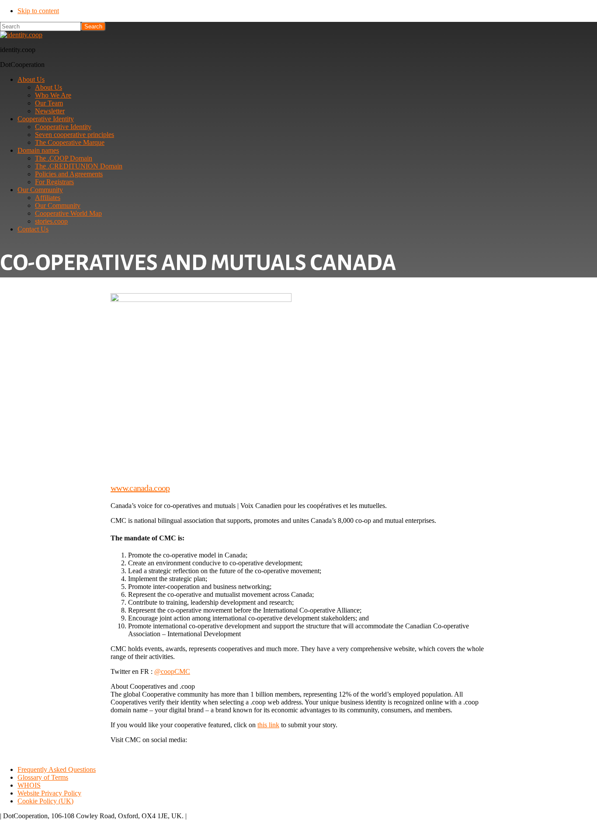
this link (268, 725)
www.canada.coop (140, 488)
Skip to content (38, 10)
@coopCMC (172, 671)
